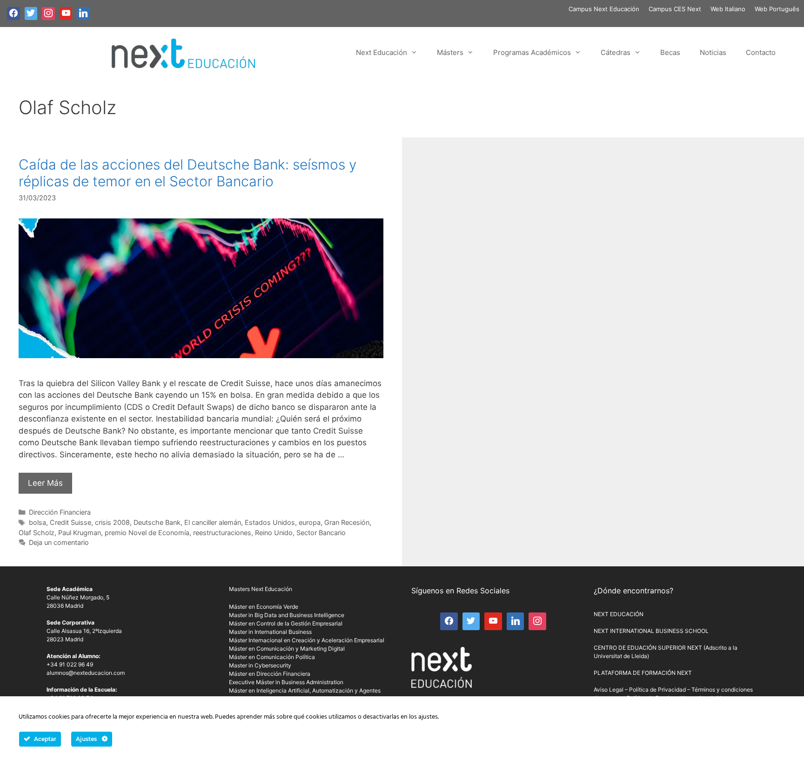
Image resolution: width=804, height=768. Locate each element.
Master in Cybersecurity (260, 665)
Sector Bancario (321, 533)
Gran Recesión (346, 522)
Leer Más (45, 483)
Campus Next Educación (604, 9)
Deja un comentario (59, 542)
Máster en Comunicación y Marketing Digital (287, 648)
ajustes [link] (428, 717)
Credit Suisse (70, 522)
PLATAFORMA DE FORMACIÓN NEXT (643, 672)
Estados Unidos (270, 522)
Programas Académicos (532, 52)
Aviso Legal (608, 689)
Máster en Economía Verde (263, 606)
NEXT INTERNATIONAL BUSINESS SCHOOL (651, 630)
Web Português (777, 9)
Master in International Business (270, 631)
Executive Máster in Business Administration (286, 682)
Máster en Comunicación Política (272, 656)
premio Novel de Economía (147, 533)
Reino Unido (274, 533)
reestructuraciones (222, 533)
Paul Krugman (79, 533)
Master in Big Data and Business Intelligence (286, 615)
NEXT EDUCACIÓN (618, 614)
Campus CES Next (675, 9)
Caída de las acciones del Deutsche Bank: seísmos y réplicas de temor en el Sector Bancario (187, 173)
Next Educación (381, 52)
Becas (670, 52)
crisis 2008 (112, 522)
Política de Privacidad (657, 689)
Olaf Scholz (36, 533)
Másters (450, 52)
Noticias (713, 52)
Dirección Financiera (60, 512)
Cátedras (615, 52)
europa (310, 522)
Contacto (761, 52)
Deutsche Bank (157, 522)
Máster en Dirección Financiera (269, 673)
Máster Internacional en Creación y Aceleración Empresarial (306, 640)
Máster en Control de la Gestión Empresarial (285, 623)
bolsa (37, 522)
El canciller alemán (212, 522)
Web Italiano (727, 9)
